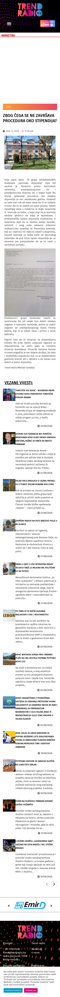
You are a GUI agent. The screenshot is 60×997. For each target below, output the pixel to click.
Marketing (36, 949)
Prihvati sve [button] (31, 990)
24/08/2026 (46, 472)
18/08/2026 (46, 793)
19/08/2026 (46, 753)
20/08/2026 (46, 646)
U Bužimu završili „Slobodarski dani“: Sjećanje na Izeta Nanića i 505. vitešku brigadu (34, 844)
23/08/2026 (46, 512)
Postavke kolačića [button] (13, 990)
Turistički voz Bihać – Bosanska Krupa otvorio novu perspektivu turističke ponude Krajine (34, 394)
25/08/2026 (46, 426)
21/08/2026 (46, 556)
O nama (35, 952)
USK (8, 106)
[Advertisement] (30, 70)
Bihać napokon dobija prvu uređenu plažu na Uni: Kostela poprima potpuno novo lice (35, 658)
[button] (9, 23)
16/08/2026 (46, 876)
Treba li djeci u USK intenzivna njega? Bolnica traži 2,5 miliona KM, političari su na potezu (35, 567)
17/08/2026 (46, 833)
